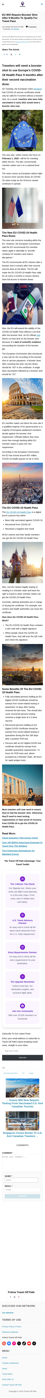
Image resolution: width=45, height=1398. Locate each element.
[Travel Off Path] (22, 4)
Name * (8, 1176)
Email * (9, 1186)
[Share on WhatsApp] (15, 54)
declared (38, 89)
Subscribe (22, 1057)
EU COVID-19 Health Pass (18, 512)
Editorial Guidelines (10, 1332)
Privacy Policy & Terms (11, 1327)
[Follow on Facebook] (10, 1297)
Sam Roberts (15, 29)
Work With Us (8, 1379)
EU (23, 1073)
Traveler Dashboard (10, 1363)
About (4, 1369)
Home (4, 1358)
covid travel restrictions (10, 1073)
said (38, 335)
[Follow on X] (14, 1297)
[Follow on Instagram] (18, 1297)
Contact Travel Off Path (12, 1385)
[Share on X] (11, 54)
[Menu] (3, 4)
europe (31, 1073)
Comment (7, 1153)
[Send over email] (19, 54)
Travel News (7, 1374)
